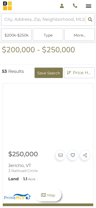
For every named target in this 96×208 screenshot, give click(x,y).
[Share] (85, 155)
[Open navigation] (88, 6)
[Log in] (62, 6)
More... (80, 35)
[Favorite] (72, 155)
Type (48, 35)
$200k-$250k (17, 35)
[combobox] (4, 19)
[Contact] (60, 155)
